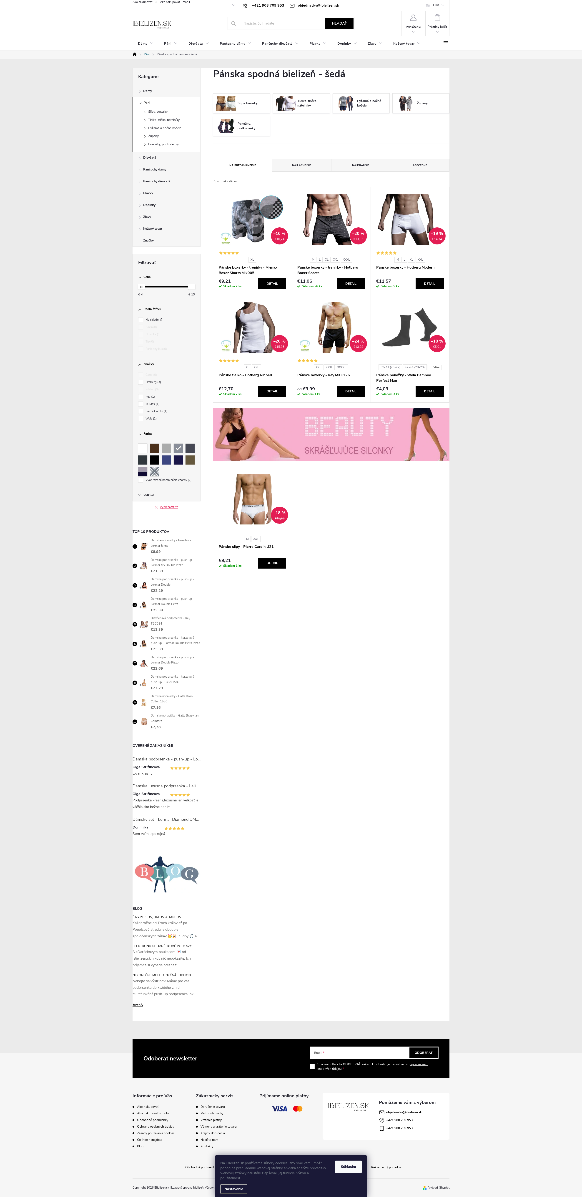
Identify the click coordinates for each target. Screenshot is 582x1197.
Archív (138, 1005)
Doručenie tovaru (213, 1107)
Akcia (151, 327)
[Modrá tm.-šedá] (142, 471)
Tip (149, 342)
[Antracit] (190, 448)
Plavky (148, 193)
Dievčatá (149, 157)
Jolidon (152, 389)
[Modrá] (166, 460)
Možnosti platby (212, 1113)
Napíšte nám (209, 1140)
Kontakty (207, 1146)
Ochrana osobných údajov (155, 1126)
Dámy (147, 91)
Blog (140, 1146)
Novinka (153, 334)
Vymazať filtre (169, 507)
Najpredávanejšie (242, 165)
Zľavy (147, 217)
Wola (151, 419)
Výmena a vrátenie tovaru (219, 1126)
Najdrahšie (360, 165)
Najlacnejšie (301, 165)
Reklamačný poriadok (386, 1167)
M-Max (152, 404)
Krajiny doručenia (213, 1133)
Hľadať (339, 23)
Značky (148, 240)
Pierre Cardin (156, 411)
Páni (147, 103)
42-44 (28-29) (415, 367)
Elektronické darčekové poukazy (162, 946)
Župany (153, 136)
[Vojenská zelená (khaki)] (190, 460)
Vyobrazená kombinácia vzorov (168, 480)
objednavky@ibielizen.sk (404, 1112)
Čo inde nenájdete (149, 1140)
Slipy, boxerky (158, 111)
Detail (272, 284)
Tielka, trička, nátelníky (164, 120)
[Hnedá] (154, 448)
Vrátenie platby (211, 1120)
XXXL (346, 260)
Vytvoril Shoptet (438, 1188)
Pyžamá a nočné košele (164, 128)
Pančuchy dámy (154, 169)
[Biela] (142, 448)
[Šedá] (178, 448)
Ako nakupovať (142, 2)
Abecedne (420, 165)
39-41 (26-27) (390, 367)
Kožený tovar (152, 228)
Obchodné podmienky (152, 1120)
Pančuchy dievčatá (157, 181)
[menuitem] (146, 43)
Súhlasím (348, 1166)
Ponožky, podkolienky (163, 144)
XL (252, 260)
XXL (335, 260)
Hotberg (153, 382)
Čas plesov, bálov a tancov (157, 917)
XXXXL (341, 367)
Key (150, 397)
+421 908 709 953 (399, 1120)
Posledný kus (156, 349)
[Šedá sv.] (166, 448)
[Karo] (154, 471)
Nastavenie (233, 1189)
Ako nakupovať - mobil (175, 2)
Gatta (151, 375)
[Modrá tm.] (178, 460)
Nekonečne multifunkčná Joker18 (162, 975)
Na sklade (154, 320)
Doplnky (149, 205)
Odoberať (424, 1053)
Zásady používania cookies (156, 1133)
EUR (436, 5)
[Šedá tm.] (142, 460)
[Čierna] (154, 460)
